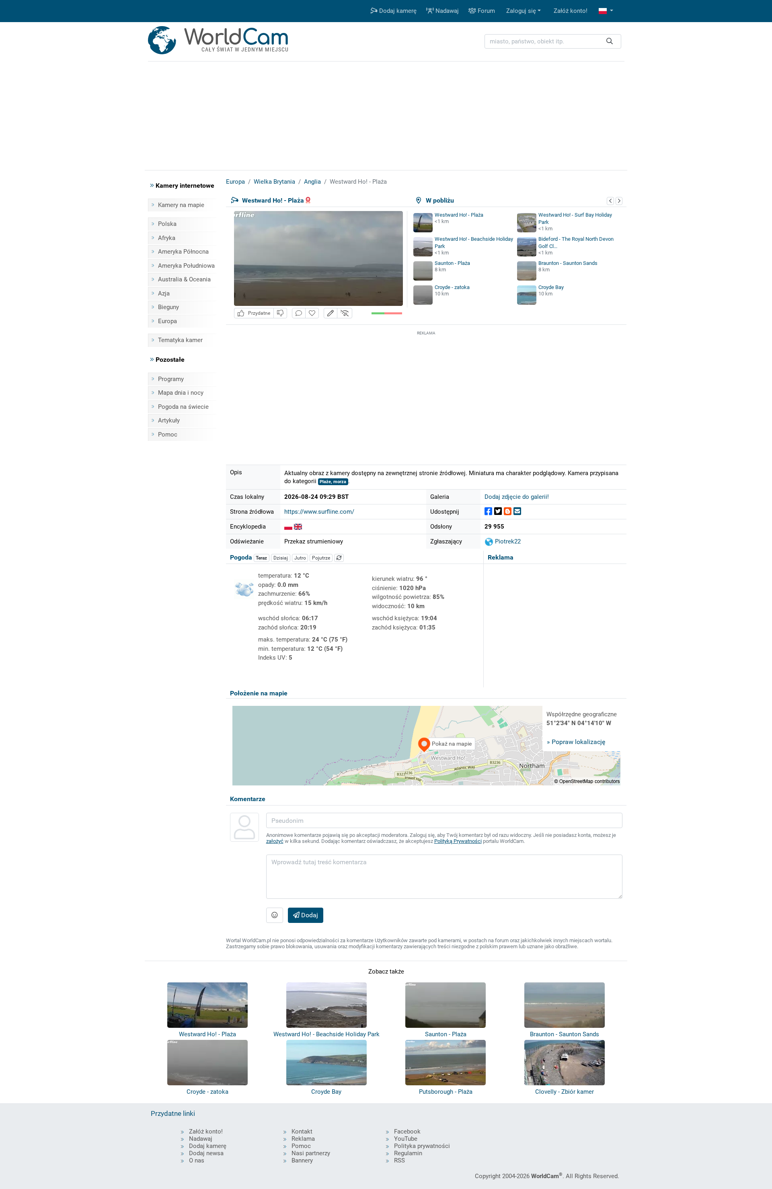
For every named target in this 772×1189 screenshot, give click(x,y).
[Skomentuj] (299, 313)
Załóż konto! (570, 10)
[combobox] (553, 41)
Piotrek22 (507, 541)
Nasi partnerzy (311, 1153)
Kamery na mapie (181, 205)
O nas (196, 1160)
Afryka (166, 238)
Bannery (302, 1160)
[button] (606, 11)
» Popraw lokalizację (576, 742)
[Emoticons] (274, 915)
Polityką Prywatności (458, 841)
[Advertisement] (426, 393)
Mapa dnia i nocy (180, 392)
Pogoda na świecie (183, 406)
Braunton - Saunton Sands (567, 263)
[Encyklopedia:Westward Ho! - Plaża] (288, 526)
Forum (485, 10)
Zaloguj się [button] (521, 10)
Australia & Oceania (184, 279)
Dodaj (309, 915)
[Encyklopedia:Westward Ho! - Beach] (298, 526)
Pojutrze (321, 558)
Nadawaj (446, 10)
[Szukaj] (610, 41)
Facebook (407, 1131)
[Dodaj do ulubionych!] (312, 313)
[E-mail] (517, 511)
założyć (274, 841)
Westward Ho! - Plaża (459, 215)
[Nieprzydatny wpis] (280, 313)
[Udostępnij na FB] (488, 511)
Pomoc (167, 434)
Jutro (300, 558)
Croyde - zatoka (452, 287)
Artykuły (169, 420)
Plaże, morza (333, 481)
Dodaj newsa (206, 1153)
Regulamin (408, 1153)
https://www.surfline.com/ (319, 511)
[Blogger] (507, 511)
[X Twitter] (498, 511)
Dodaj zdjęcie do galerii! (517, 496)
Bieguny (168, 307)
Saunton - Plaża (452, 263)
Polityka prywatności (422, 1146)
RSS (399, 1160)
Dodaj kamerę (397, 10)
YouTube (405, 1138)
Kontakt (302, 1131)
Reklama (303, 1138)
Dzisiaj (280, 558)
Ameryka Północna (183, 251)
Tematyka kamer (180, 340)
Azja (164, 293)
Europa (167, 321)
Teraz (261, 558)
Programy (171, 379)
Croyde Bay (551, 287)
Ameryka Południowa (186, 265)
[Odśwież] (339, 558)
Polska (167, 224)
